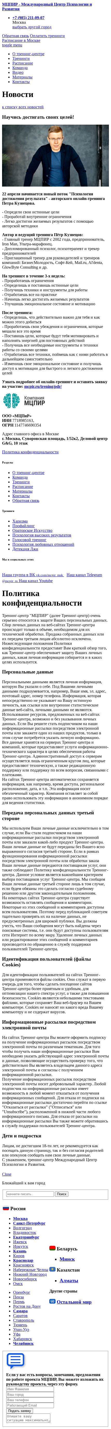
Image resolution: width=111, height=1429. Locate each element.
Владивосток (24, 1232)
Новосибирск (25, 1279)
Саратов (20, 1315)
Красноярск (23, 1265)
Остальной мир (74, 1302)
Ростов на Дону (27, 1306)
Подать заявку (19, 1411)
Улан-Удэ (21, 1329)
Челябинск (23, 1343)
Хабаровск (22, 1339)
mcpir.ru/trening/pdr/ (43, 386)
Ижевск (20, 1242)
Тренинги (21, 58)
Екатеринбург (26, 1237)
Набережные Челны (30, 1269)
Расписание (21, 40)
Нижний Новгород (30, 1274)
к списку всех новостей (23, 107)
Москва (20, 1218)
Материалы (22, 77)
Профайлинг (23, 526)
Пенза (18, 1297)
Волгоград (22, 1228)
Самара (20, 1311)
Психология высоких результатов (41, 535)
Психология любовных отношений (43, 544)
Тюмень (20, 1325)
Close (6, 1174)
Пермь (19, 1301)
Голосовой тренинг (29, 539)
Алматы (69, 1280)
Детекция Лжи (25, 549)
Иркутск (20, 1246)
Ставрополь (23, 1320)
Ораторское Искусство (32, 530)
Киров (19, 1256)
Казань (19, 1251)
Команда (20, 68)
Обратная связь (15, 36)
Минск (67, 1259)
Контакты (21, 81)
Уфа (16, 1334)
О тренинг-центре (28, 54)
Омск (18, 1283)
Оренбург (21, 1292)
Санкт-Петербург (29, 1223)
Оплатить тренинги (47, 36)
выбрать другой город (31, 27)
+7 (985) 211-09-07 (28, 17)
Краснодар (23, 1260)
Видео (17, 72)
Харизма (20, 521)
